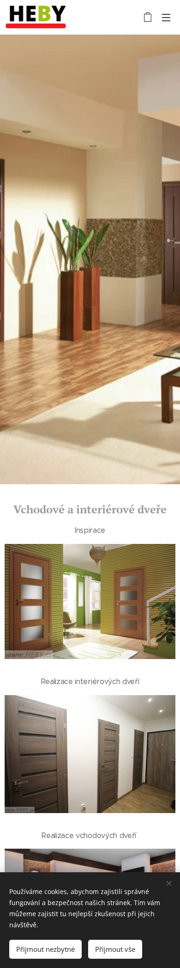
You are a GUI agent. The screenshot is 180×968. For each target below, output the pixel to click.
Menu (166, 17)
